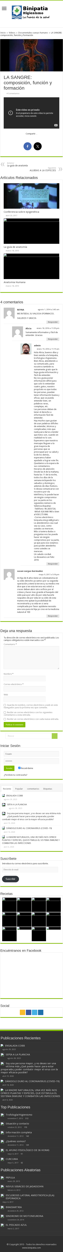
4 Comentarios (13, 93)
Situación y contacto (17, 1123)
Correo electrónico (14, 684)
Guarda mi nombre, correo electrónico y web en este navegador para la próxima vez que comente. (31, 706)
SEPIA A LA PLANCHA (17, 804)
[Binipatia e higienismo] (32, 13)
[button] (31, 55)
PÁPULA (10, 1177)
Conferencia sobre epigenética (21, 211)
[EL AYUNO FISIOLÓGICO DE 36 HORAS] (2, 1150)
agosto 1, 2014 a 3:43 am (48, 309)
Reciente (7, 789)
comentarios (33, 789)
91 (22, 1154)
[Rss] (22, 1012)
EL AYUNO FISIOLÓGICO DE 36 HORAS (27, 1150)
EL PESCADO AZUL (16, 1224)
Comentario (10, 644)
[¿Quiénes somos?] (2, 1141)
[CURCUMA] (2, 1159)
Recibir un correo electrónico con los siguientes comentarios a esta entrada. (28, 713)
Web (6, 694)
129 (27, 1145)
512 (26, 1118)
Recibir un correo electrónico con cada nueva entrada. (33, 719)
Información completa (19, 1132)
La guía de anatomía (17, 164)
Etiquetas (47, 789)
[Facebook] (28, 1012)
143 (27, 1136)
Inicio (3, 32)
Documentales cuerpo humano (33, 32)
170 (25, 1127)
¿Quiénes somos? (16, 1141)
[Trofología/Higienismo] (2, 1115)
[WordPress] (40, 1012)
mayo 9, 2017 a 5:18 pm (49, 574)
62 (22, 1163)
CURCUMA (12, 1159)
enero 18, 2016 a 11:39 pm (48, 328)
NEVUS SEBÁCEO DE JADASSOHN (25, 1186)
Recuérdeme (26, 768)
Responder (53, 322)
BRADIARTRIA (14, 1207)
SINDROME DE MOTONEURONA (24, 1216)
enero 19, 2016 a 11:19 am (48, 349)
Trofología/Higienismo (19, 1114)
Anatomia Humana (14, 282)
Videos (12, 32)
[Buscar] (54, 736)
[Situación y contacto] (2, 1123)
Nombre (8, 674)
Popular (19, 789)
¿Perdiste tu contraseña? (15, 775)
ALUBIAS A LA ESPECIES (43, 169)
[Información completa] (2, 1132)
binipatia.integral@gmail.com (48, 520)
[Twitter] (34, 1012)
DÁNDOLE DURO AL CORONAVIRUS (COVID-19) (29, 828)
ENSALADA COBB (14, 795)
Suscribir (10, 879)
